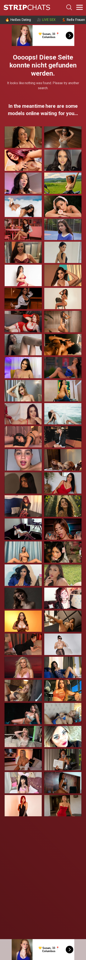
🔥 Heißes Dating (18, 20)
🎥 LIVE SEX (46, 20)
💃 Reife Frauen (73, 20)
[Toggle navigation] (79, 7)
